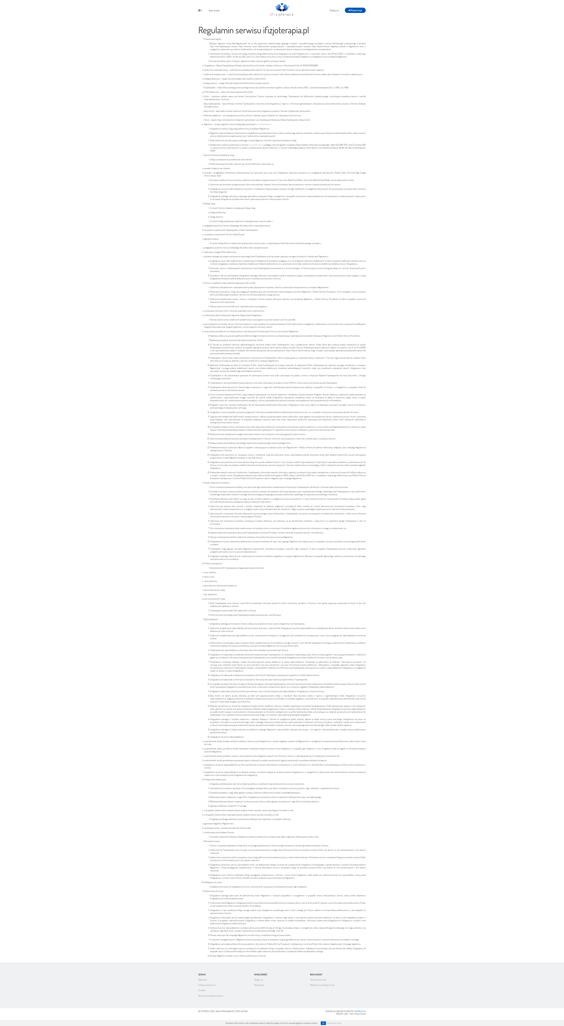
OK (323, 1023)
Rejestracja (356, 10)
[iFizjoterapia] (282, 9)
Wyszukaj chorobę (318, 979)
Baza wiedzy (214, 10)
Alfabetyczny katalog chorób (322, 985)
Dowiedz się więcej (334, 1023)
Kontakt (201, 990)
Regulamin (202, 979)
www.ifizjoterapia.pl (263, 124)
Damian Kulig (360, 1011)
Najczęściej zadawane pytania (210, 995)
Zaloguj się (334, 10)
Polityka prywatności (207, 985)
